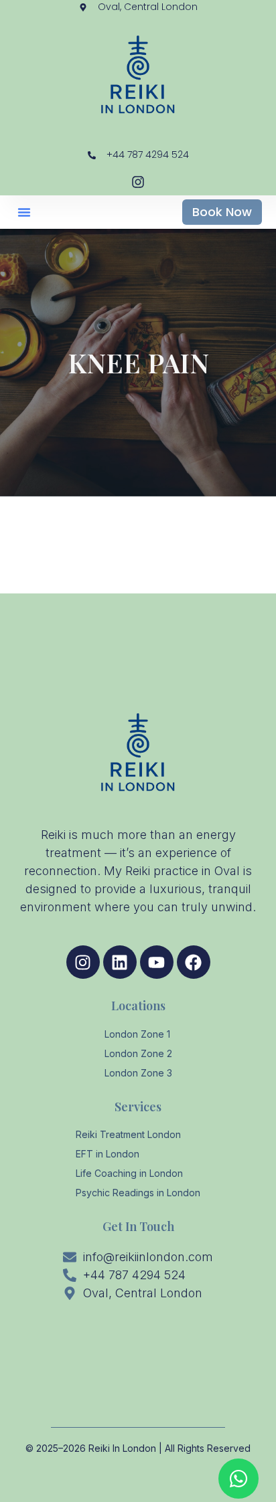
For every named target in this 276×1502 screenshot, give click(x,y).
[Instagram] (83, 962)
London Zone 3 (138, 1072)
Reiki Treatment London (128, 1134)
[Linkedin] (120, 962)
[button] (24, 212)
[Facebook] (193, 962)
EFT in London (107, 1153)
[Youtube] (157, 962)
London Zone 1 (137, 1034)
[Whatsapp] (238, 1479)
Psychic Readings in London (138, 1192)
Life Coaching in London (129, 1173)
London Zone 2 (138, 1053)
